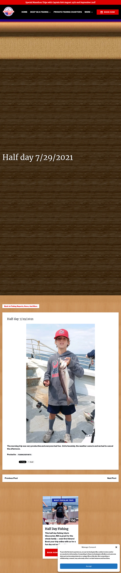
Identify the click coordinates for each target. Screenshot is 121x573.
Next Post (111, 478)
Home (24, 12)
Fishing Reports (24, 455)
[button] (116, 547)
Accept (88, 566)
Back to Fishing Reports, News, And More (20, 306)
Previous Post (11, 478)
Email (31, 462)
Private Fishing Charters (68, 12)
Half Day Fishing (56, 529)
